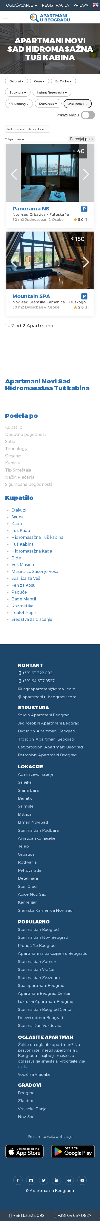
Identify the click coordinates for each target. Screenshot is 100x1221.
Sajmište (26, 806)
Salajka (25, 782)
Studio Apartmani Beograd (43, 715)
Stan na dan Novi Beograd (43, 937)
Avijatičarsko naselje (36, 838)
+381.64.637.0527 (74, 1215)
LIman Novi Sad (33, 822)
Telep (23, 846)
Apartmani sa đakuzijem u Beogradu (52, 953)
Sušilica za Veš (26, 578)
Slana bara (28, 790)
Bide (16, 557)
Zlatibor (26, 1100)
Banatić (25, 798)
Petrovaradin (30, 870)
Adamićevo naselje (36, 774)
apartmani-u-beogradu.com (49, 696)
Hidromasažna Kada (32, 550)
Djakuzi (19, 509)
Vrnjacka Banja (32, 1108)
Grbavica (26, 854)
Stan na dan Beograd (38, 929)
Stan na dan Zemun (37, 961)
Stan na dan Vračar (36, 969)
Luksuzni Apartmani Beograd (45, 1001)
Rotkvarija (27, 862)
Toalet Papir (24, 612)
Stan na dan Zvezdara (39, 977)
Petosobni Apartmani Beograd (47, 755)
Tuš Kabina (23, 544)
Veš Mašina (23, 564)
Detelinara (28, 878)
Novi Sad (26, 1116)
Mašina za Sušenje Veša (35, 571)
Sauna (18, 516)
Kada (17, 523)
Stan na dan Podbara (38, 830)
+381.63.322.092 (28, 1215)
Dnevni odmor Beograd (40, 1017)
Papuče (19, 591)
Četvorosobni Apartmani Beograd (50, 747)
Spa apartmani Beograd (41, 985)
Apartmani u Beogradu (52, 1190)
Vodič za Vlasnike (34, 1074)
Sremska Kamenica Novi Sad (45, 910)
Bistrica (25, 814)
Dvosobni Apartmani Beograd (46, 731)
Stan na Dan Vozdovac (39, 1025)
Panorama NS (31, 208)
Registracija (55, 5)
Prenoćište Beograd (37, 945)
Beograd (26, 1092)
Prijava (80, 5)
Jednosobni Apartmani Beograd (48, 723)
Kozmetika (22, 605)
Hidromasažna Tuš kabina (37, 537)
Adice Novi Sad (32, 894)
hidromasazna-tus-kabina (26, 129)
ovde (22, 1066)
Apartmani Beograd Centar (44, 993)
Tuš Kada (21, 530)
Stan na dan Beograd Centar (45, 1009)
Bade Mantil (24, 598)
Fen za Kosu (24, 585)
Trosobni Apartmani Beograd (46, 739)
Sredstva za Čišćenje (32, 619)
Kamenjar (27, 902)
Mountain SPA (31, 296)
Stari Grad (27, 886)
